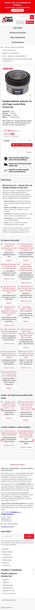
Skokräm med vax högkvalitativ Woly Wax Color (9, 254)
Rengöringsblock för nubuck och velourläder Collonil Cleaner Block (26, 414)
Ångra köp (5, 563)
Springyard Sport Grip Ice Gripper (26, 442)
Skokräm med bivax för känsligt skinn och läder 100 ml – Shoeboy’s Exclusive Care (9, 381)
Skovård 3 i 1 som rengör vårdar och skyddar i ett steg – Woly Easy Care (26, 362)
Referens (5, 113)
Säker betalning (7, 552)
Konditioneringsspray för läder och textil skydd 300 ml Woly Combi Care (9, 338)
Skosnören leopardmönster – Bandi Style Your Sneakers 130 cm (9, 412)
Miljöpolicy (6, 582)
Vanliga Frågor (7, 560)
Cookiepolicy (6, 554)
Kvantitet (7, 141)
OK (30, 536)
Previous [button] (1, 409)
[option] (9, 411)
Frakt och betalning (8, 593)
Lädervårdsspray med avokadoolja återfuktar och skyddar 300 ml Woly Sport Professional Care (26, 276)
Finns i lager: (6, 115)
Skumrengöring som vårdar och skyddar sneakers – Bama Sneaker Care (9, 362)
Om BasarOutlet (7, 557)
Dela (29, 152)
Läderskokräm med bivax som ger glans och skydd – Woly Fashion (9, 297)
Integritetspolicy (7, 585)
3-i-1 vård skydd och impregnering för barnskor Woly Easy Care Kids (9, 273)
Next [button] (33, 409)
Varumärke (6, 111)
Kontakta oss (15, 512)
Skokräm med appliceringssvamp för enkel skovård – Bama (26, 295)
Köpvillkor (5, 549)
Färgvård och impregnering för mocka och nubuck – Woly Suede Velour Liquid (26, 254)
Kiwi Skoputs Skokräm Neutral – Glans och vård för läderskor (26, 315)
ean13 (4, 117)
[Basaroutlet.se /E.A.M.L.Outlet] (7, 19)
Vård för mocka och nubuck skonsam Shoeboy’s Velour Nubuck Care (9, 319)
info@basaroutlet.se (7, 514)
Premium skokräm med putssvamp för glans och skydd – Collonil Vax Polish (26, 341)
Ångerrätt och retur (8, 591)
